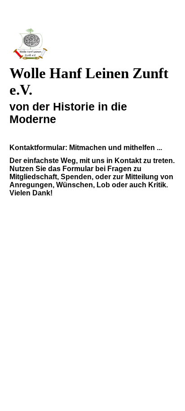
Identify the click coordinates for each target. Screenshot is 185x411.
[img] (92, 44)
